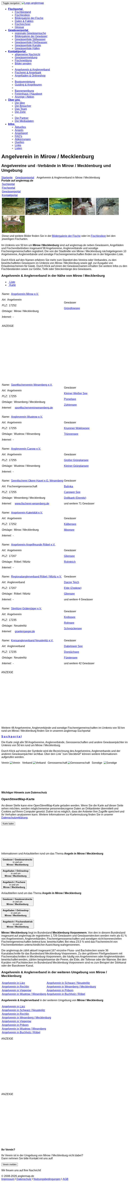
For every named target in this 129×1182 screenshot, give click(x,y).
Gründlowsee (72, 308)
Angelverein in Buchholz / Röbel (66, 994)
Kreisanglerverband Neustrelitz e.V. (32, 640)
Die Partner (21, 118)
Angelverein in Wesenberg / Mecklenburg (71, 986)
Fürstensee (70, 657)
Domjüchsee (71, 651)
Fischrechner (22, 24)
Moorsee (69, 529)
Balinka (68, 486)
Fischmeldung (23, 60)
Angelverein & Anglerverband (32, 69)
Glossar (19, 27)
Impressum (7, 1179)
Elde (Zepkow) (72, 588)
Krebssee (69, 617)
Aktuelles (20, 127)
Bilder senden (23, 63)
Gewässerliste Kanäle (28, 45)
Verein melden (9, 1164)
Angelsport (21, 133)
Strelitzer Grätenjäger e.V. (26, 608)
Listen (18, 148)
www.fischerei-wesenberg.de (32, 503)
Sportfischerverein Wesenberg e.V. (31, 384)
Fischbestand (23, 12)
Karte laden (8, 823)
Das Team (21, 108)
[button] (16, 9)
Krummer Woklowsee (77, 428)
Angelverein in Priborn (60, 990)
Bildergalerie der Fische (29, 18)
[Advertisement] (48, 353)
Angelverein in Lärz (13, 982)
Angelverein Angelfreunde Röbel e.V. (33, 544)
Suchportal (8, 184)
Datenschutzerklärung (14, 817)
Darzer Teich (71, 582)
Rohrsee (69, 622)
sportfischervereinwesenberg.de (34, 407)
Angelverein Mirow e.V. (25, 294)
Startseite (7, 177)
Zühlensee (70, 404)
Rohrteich (70, 561)
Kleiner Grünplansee (76, 465)
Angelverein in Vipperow (16, 990)
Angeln (19, 130)
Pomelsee (70, 399)
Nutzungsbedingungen (47, 1179)
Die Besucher (23, 105)
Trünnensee (71, 433)
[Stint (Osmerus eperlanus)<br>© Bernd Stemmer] (36, 214)
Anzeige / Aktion (24, 96)
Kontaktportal (10, 195)
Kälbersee (70, 524)
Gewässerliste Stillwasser (30, 39)
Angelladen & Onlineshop (30, 75)
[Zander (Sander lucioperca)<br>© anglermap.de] (83, 214)
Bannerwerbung (24, 90)
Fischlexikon (22, 15)
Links (18, 145)
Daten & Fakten (24, 21)
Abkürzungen (23, 139)
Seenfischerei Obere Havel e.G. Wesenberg (37, 480)
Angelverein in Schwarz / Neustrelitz (68, 982)
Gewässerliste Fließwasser (31, 42)
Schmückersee (73, 628)
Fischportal (8, 187)
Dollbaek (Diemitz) (75, 497)
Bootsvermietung (25, 81)
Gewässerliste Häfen (27, 48)
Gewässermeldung (26, 57)
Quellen (19, 142)
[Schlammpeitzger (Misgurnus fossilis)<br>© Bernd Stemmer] (13, 214)
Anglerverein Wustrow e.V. (27, 416)
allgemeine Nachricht (27, 54)
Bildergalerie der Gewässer (31, 36)
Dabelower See (73, 646)
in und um (17, 862)
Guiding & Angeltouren (28, 84)
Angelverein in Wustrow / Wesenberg (24, 994)
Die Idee (20, 102)
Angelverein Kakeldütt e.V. (27, 512)
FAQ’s (18, 136)
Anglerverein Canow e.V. (26, 448)
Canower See (72, 492)
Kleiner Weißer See (76, 393)
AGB (65, 1179)
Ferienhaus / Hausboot (28, 93)
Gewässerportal (24, 177)
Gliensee (69, 556)
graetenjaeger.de (25, 631)
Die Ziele (20, 112)
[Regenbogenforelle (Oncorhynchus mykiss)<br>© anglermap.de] (13, 231)
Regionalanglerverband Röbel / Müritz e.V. (36, 576)
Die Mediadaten (24, 121)
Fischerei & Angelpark (28, 72)
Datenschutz (23, 1179)
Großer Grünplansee (76, 460)
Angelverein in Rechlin (15, 986)
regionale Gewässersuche (30, 33)
